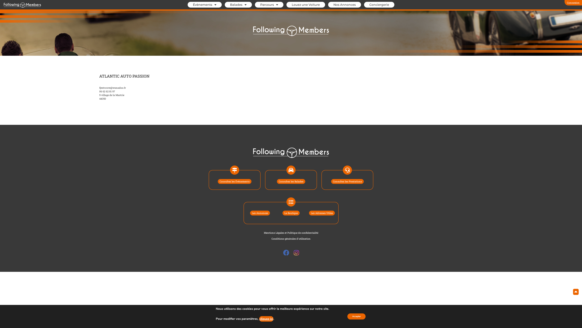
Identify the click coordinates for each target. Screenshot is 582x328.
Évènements (202, 5)
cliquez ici (266, 319)
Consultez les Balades (291, 181)
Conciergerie (379, 5)
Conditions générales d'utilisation (291, 238)
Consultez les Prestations (347, 181)
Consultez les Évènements (235, 181)
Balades (236, 5)
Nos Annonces (344, 5)
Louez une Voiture (306, 5)
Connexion (573, 2)
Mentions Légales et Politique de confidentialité (291, 232)
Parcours (267, 5)
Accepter (356, 316)
